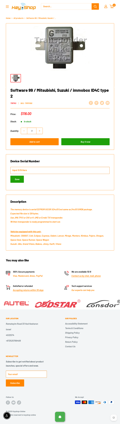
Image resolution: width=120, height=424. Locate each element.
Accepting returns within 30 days (28, 290)
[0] (112, 6)
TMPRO (13, 103)
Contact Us (70, 346)
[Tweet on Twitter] (102, 103)
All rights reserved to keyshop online (21, 415)
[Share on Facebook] (91, 103)
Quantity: (14, 131)
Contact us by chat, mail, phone (86, 275)
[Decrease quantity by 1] (24, 131)
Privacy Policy (71, 337)
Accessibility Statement (76, 323)
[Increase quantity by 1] (39, 131)
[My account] (105, 6)
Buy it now (85, 141)
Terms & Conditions (74, 328)
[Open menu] (7, 6)
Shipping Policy (72, 332)
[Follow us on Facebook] (8, 402)
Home (8, 18)
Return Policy (71, 341)
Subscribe (15, 383)
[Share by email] (108, 103)
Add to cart (34, 141)
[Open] (60, 417)
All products (18, 18)
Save (17, 179)
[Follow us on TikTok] (19, 402)
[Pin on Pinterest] (96, 103)
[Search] (95, 6)
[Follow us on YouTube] (13, 402)
